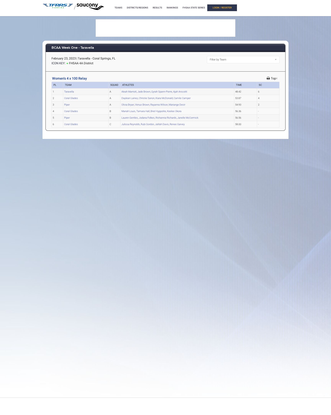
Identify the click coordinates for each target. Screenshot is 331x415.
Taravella (69, 91)
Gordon (147, 124)
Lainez (129, 98)
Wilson (159, 104)
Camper (182, 98)
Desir (177, 104)
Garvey (177, 124)
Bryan (127, 104)
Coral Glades (71, 98)
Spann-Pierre (161, 91)
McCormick (187, 117)
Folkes (147, 117)
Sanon (147, 98)
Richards (166, 117)
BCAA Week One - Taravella (73, 48)
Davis (162, 124)
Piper (67, 104)
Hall (143, 111)
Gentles (129, 117)
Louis (128, 111)
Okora (174, 111)
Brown (144, 91)
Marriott (129, 91)
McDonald (164, 98)
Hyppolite (158, 111)
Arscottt (180, 91)
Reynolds (130, 124)
